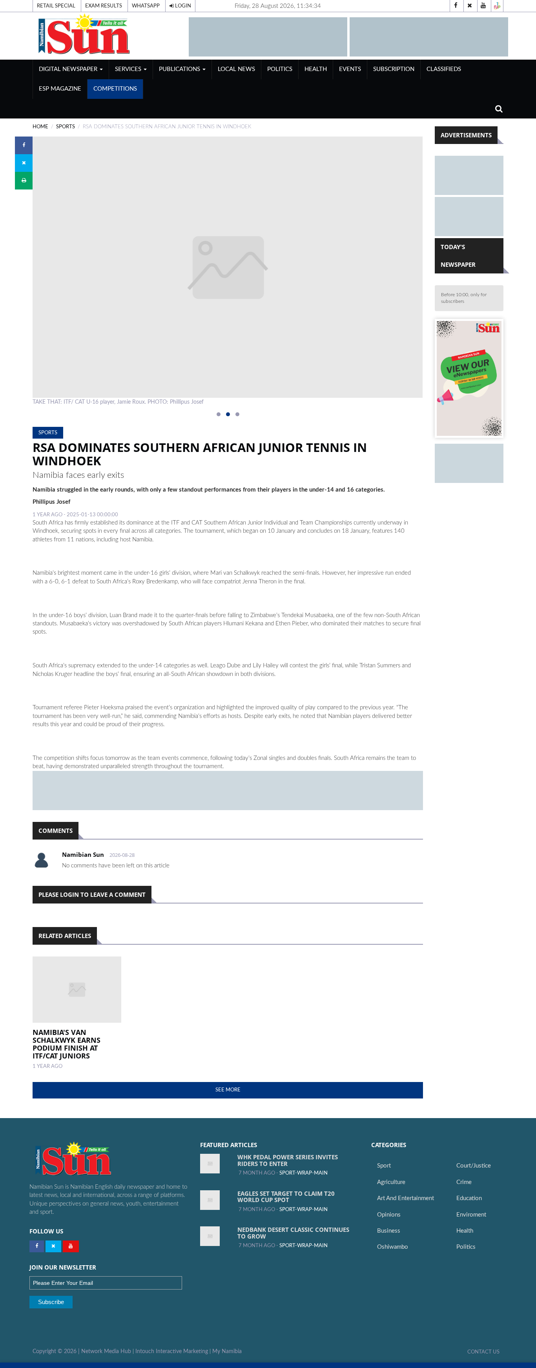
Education (469, 1198)
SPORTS (65, 126)
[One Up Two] (497, 6)
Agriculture (391, 1182)
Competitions (115, 89)
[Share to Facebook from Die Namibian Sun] (24, 145)
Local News (236, 69)
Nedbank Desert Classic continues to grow (293, 1233)
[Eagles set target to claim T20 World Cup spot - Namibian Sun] (210, 1200)
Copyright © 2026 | (57, 1351)
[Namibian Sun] (88, 1159)
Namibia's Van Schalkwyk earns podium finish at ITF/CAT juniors (66, 1043)
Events (350, 69)
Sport (384, 1166)
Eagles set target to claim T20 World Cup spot (286, 1196)
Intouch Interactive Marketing (171, 1351)
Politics (279, 69)
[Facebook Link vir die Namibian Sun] (36, 1246)
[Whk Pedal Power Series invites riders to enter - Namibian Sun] (210, 1163)
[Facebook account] (456, 6)
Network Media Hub (106, 1351)
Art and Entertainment (405, 1198)
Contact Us (483, 1352)
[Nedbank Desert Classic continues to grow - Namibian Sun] (210, 1236)
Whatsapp (146, 6)
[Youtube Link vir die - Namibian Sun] (71, 1246)
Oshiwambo (392, 1247)
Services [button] (129, 69)
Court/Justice (473, 1166)
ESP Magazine (60, 89)
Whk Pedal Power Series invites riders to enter (287, 1160)
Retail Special (56, 6)
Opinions (389, 1215)
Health (315, 69)
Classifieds (444, 69)
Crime (464, 1182)
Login (182, 6)
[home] (107, 34)
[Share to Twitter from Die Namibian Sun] (24, 163)
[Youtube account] (483, 6)
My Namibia (227, 1351)
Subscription (393, 69)
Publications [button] (180, 69)
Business (388, 1231)
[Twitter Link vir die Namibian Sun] (53, 1246)
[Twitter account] (470, 6)
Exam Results (103, 6)
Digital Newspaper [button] (69, 69)
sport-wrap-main (303, 1173)
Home (40, 126)
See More (228, 1089)
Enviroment (471, 1215)
